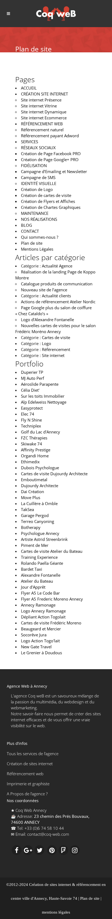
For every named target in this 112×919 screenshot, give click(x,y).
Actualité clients (56, 295)
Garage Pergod (35, 515)
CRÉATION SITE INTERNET (44, 94)
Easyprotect (32, 408)
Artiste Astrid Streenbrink (44, 539)
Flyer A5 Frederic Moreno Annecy (52, 599)
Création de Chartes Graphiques (50, 207)
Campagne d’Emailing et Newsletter (54, 171)
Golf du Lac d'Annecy (40, 432)
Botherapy (31, 527)
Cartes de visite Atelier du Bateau (51, 551)
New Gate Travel (36, 646)
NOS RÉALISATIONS (39, 219)
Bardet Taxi (31, 569)
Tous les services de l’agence (32, 753)
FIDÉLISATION (34, 165)
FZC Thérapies (34, 438)
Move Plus (30, 497)
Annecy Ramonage (38, 605)
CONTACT (30, 231)
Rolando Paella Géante (42, 563)
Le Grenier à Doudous (41, 652)
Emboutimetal (34, 479)
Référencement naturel (42, 129)
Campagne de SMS (38, 177)
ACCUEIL (29, 88)
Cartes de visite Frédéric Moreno (51, 623)
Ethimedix (30, 461)
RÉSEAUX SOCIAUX (38, 147)
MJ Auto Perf (32, 378)
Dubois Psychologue (40, 467)
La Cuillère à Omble (39, 503)
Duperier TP (32, 372)
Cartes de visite (56, 337)
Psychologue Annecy (40, 533)
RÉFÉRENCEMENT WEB (42, 123)
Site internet (53, 355)
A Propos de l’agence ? (27, 793)
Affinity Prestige (35, 449)
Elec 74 (27, 414)
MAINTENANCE (34, 213)
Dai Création (32, 491)
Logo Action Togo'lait (40, 640)
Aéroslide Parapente (39, 384)
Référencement (56, 349)
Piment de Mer (34, 545)
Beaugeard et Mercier (41, 628)
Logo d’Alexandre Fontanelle (47, 319)
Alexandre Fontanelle (40, 575)
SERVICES (29, 141)
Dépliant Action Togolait (43, 617)
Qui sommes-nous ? (39, 237)
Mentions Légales (37, 249)
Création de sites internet (30, 763)
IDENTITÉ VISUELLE (38, 183)
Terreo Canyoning (37, 521)
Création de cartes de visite (46, 195)
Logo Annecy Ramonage (43, 611)
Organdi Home (35, 455)
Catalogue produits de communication (56, 283)
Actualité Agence (57, 266)
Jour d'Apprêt (33, 587)
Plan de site (31, 243)
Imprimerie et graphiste (28, 783)
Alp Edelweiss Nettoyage (43, 402)
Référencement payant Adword (50, 135)
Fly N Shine (31, 420)
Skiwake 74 (31, 443)
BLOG (26, 225)
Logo (46, 343)
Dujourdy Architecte (39, 485)
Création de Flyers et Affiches (48, 201)
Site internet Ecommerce (44, 117)
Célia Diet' (30, 390)
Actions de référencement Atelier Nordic (58, 301)
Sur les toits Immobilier (42, 396)
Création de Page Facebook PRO (51, 153)
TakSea (27, 509)
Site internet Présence (41, 100)
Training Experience (39, 557)
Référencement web (25, 773)
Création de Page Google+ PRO (50, 159)
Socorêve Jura (33, 634)
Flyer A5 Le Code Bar (40, 593)
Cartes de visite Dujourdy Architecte (54, 473)
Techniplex (31, 426)
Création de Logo (37, 189)
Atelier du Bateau (37, 581)
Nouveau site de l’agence (44, 289)
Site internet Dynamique (43, 111)
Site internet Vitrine (39, 106)
